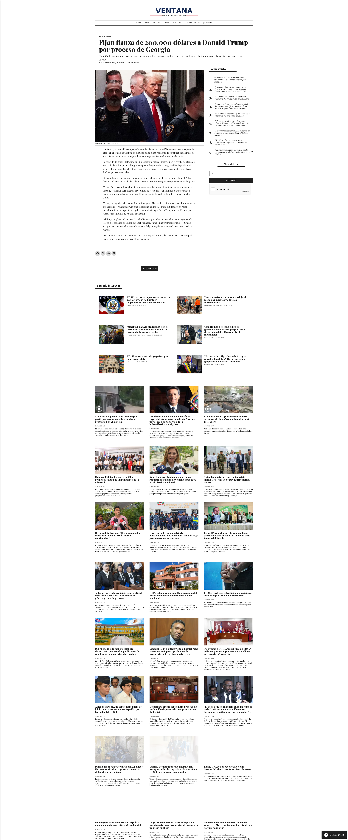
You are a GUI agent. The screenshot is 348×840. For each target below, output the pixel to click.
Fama (167, 23)
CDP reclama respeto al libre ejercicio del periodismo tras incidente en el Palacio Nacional (173, 595)
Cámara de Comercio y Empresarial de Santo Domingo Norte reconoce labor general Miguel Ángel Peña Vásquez (231, 106)
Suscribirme (231, 180)
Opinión (197, 23)
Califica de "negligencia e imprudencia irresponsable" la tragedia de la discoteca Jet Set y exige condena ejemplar (173, 769)
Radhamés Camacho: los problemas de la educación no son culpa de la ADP (232, 114)
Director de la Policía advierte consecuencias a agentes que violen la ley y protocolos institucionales (174, 535)
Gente (181, 23)
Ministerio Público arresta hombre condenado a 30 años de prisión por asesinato (229, 79)
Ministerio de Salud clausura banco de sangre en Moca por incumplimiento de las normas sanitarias (228, 825)
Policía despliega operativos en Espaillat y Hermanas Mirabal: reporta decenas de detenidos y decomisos (119, 769)
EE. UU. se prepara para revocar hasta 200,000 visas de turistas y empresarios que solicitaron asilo (148, 300)
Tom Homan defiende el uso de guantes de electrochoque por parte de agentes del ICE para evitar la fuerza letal (224, 330)
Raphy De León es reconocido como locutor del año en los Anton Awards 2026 (227, 768)
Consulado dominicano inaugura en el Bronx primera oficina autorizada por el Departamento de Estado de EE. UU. (232, 89)
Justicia (146, 23)
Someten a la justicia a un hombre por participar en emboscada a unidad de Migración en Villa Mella (116, 419)
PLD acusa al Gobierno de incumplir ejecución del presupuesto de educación (232, 97)
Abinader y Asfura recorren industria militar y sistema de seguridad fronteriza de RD (227, 479)
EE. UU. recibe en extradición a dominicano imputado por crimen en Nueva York (228, 594)
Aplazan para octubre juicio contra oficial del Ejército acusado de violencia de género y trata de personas (118, 595)
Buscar (138, 23)
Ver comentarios (149, 269)
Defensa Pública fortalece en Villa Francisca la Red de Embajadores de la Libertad (117, 479)
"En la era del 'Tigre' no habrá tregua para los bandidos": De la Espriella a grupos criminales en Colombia (225, 359)
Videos (174, 23)
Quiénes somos (207, 23)
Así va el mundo (157, 23)
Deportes (189, 23)
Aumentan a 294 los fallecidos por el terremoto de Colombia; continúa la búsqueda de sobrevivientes (147, 329)
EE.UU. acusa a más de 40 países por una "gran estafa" (147, 357)
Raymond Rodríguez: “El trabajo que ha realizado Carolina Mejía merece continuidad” (117, 535)
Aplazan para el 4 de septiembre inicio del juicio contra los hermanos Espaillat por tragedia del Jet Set (118, 709)
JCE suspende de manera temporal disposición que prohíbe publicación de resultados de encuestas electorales (117, 651)
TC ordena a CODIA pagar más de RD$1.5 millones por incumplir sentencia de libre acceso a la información (227, 651)
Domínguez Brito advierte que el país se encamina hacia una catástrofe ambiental (118, 824)
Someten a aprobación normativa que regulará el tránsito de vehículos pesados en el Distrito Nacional (173, 479)
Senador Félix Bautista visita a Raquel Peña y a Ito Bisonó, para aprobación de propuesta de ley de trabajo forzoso (174, 651)
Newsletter (231, 164)
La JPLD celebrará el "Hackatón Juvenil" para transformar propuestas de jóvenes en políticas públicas (174, 825)
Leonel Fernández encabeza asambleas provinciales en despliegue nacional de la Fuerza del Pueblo (227, 535)
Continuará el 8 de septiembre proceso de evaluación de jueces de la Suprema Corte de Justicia (173, 709)
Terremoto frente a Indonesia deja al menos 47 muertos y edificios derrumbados (225, 300)
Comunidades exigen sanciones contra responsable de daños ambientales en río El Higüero (227, 419)
